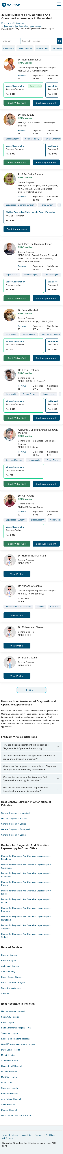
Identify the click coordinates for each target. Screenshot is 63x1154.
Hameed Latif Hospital (11, 1066)
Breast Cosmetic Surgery (13, 982)
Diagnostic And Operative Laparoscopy (22, 26)
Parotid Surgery (8, 960)
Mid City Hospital (9, 1077)
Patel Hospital (7, 1022)
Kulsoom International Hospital (15, 1039)
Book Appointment (46, 103)
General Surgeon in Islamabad (15, 813)
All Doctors (7, 1138)
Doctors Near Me (25, 48)
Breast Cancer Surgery (12, 977)
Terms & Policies (10, 1135)
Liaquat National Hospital (13, 1011)
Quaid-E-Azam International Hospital (18, 1044)
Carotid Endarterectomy (12, 988)
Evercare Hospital (9, 1093)
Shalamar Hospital (10, 1033)
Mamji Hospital (8, 1055)
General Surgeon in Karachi (14, 818)
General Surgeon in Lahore (13, 824)
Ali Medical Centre (10, 1061)
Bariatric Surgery (9, 955)
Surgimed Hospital (10, 1088)
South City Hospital (10, 1017)
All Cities (50, 1135)
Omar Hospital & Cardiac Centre (16, 1115)
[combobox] (10, 41)
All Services (18, 23)
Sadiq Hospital (8, 1104)
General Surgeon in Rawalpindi (15, 829)
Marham (5, 23)
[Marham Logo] (11, 6)
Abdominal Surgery (10, 966)
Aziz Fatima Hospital (11, 1099)
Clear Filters (8, 48)
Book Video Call (17, 103)
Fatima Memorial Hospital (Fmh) (16, 1028)
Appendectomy (8, 971)
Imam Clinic (6, 1082)
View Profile (17, 574)
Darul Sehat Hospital (11, 1050)
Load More (31, 690)
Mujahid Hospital (9, 1072)
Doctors (38, 1135)
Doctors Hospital (9, 1110)
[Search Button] (59, 41)
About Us (26, 1135)
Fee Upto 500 (42, 48)
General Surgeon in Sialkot (13, 835)
